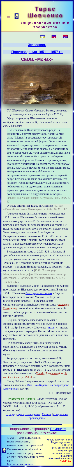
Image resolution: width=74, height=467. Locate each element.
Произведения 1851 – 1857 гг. (37, 52)
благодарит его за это (39, 293)
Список (46, 414)
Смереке (28, 464)
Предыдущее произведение (23, 414)
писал (50, 327)
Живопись (37, 45)
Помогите (58, 429)
